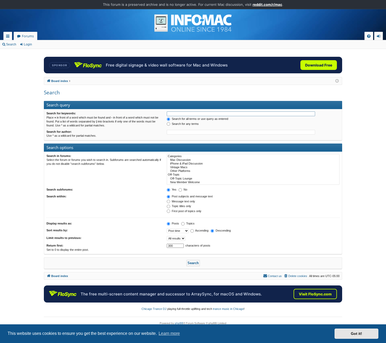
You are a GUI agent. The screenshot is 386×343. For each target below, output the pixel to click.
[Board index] (193, 23)
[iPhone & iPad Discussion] (253, 164)
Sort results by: (57, 230)
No (185, 189)
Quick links (9, 37)
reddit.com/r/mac (267, 4)
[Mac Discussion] (253, 160)
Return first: (54, 245)
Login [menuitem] (380, 37)
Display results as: (59, 223)
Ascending (201, 230)
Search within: (56, 196)
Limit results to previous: (63, 237)
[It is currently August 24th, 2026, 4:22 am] (337, 81)
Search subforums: (59, 189)
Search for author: (59, 131)
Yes (173, 189)
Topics (190, 223)
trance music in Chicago (228, 308)
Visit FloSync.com (315, 294)
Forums (28, 36)
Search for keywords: (61, 113)
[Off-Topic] (253, 175)
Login (28, 44)
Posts (175, 223)
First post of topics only (186, 211)
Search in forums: (58, 155)
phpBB (179, 323)
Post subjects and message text (192, 196)
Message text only (183, 201)
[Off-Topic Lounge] (253, 179)
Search (11, 44)
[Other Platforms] (253, 171)
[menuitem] (369, 36)
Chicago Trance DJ (154, 308)
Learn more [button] (169, 333)
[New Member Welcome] (253, 182)
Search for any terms (185, 123)
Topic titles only (181, 206)
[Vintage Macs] (253, 167)
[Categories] (253, 156)
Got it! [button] (356, 333)
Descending (223, 230)
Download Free (318, 65)
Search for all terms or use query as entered (199, 118)
